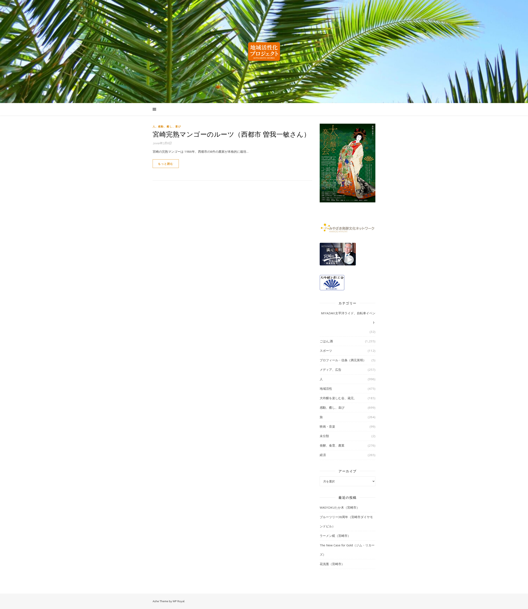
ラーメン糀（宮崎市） (335, 536)
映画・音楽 (327, 426)
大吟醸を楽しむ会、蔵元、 (338, 398)
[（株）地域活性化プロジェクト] (264, 51)
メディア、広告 (330, 369)
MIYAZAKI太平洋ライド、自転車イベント (348, 317)
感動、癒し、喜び (169, 126)
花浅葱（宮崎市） (332, 564)
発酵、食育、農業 (332, 445)
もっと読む (165, 163)
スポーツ (326, 351)
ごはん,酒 (326, 341)
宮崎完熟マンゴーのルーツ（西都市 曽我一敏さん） (231, 133)
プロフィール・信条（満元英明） (343, 360)
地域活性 (326, 388)
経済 (323, 455)
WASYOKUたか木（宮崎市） (339, 507)
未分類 (324, 436)
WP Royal (178, 601)
